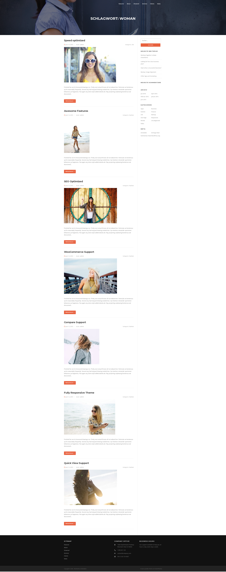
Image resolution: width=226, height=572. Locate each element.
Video (142, 123)
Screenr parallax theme (146, 569)
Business (154, 109)
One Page (143, 117)
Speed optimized (74, 40)
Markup (153, 114)
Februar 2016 (145, 96)
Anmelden (144, 133)
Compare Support (75, 322)
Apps (142, 109)
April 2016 (154, 93)
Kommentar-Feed (146, 136)
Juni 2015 (143, 99)
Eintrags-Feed (155, 133)
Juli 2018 (143, 93)
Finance (153, 112)
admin (82, 44)
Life (133, 44)
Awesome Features (76, 110)
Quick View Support (76, 463)
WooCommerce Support (79, 251)
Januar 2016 (154, 96)
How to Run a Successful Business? (151, 68)
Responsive (154, 117)
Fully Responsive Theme (79, 392)
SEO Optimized (73, 181)
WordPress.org (155, 136)
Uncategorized (155, 120)
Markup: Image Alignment (148, 72)
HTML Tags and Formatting (148, 76)
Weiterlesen (69, 101)
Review (143, 120)
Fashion (131, 115)
